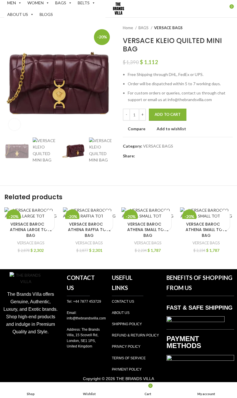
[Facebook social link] (139, 156)
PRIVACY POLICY (126, 347)
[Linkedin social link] (159, 156)
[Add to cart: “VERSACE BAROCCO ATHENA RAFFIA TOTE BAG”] (108, 225)
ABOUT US (17, 14)
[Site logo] (118, 8)
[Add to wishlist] (49, 215)
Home (128, 27)
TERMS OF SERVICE (129, 358)
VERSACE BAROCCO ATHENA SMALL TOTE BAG (148, 229)
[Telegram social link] (166, 156)
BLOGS (46, 14)
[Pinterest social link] (153, 156)
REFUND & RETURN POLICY (135, 335)
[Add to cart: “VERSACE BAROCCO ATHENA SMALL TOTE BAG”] (166, 225)
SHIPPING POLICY (127, 324)
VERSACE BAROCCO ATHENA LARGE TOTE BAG (31, 229)
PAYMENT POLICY (127, 369)
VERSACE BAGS (168, 27)
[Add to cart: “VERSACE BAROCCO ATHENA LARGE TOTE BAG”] (49, 225)
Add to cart (168, 114)
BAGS (143, 27)
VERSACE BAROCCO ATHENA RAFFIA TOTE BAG (89, 229)
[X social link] (146, 156)
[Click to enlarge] (14, 124)
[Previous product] (218, 28)
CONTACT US (123, 302)
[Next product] (230, 28)
